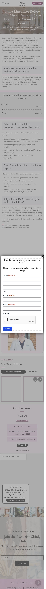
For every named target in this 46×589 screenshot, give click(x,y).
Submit (7, 329)
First (4, 283)
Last (4, 291)
